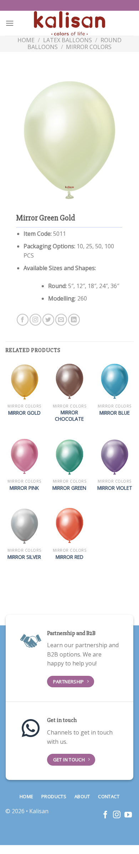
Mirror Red (69, 557)
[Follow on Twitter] (48, 320)
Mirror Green (69, 488)
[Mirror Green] (69, 456)
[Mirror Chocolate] (69, 381)
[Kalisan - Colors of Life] (69, 23)
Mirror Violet (114, 488)
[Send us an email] (61, 320)
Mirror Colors (89, 47)
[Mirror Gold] (24, 381)
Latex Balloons (67, 40)
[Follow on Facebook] (23, 320)
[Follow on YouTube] (128, 815)
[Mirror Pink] (24, 456)
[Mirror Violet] (115, 456)
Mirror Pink (24, 488)
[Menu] (9, 23)
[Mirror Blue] (115, 381)
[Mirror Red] (69, 525)
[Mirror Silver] (24, 525)
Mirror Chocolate (69, 415)
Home (26, 40)
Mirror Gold (24, 413)
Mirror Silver (24, 557)
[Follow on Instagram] (35, 320)
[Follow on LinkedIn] (74, 320)
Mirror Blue (114, 413)
